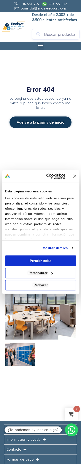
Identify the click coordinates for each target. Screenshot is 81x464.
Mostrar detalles (55, 248)
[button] (40, 46)
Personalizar (38, 273)
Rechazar (40, 285)
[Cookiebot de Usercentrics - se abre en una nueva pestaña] (48, 176)
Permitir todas (40, 261)
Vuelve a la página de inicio (40, 122)
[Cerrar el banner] (74, 176)
